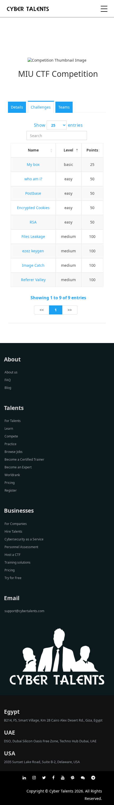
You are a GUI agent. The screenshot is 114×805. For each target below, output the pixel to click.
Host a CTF (12, 554)
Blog (8, 387)
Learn (9, 428)
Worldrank (12, 475)
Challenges (41, 107)
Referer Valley (33, 279)
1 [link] (56, 309)
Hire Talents (13, 531)
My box (33, 164)
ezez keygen (33, 250)
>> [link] (70, 309)
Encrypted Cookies (33, 207)
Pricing (10, 482)
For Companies (16, 523)
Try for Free (13, 578)
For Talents (13, 421)
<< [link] (42, 309)
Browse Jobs (14, 451)
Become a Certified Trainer (24, 459)
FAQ (8, 380)
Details (17, 107)
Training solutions (17, 562)
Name (33, 150)
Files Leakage (33, 236)
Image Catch (33, 265)
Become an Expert (18, 467)
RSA (33, 222)
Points (92, 150)
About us (11, 372)
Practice (10, 444)
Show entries (58, 125)
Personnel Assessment (21, 547)
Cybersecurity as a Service (24, 539)
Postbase (33, 193)
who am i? (33, 178)
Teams (64, 107)
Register (11, 490)
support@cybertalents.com (24, 611)
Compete (11, 436)
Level (68, 150)
